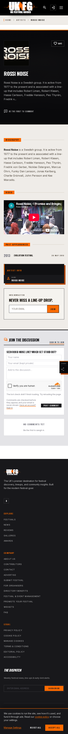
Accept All (54, 727)
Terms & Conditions (16, 646)
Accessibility (12, 657)
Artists (21, 20)
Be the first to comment (19, 111)
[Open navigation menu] (61, 7)
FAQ (6, 612)
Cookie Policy (12, 636)
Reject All (35, 727)
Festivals (10, 519)
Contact (9, 569)
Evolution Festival (23, 255)
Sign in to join (56, 342)
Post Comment (51, 405)
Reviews (8, 530)
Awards (8, 541)
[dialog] (34, 721)
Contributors (13, 564)
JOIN (53, 309)
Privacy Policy (13, 630)
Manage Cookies (14, 641)
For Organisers (13, 585)
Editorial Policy (14, 652)
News (7, 525)
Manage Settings (12, 727)
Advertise (10, 575)
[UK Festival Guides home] (34, 473)
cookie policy (42, 716)
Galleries (10, 535)
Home (8, 20)
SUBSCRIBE (54, 688)
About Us (9, 559)
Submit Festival (14, 580)
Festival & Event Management (22, 596)
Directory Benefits (16, 591)
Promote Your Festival (18, 601)
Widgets (9, 607)
